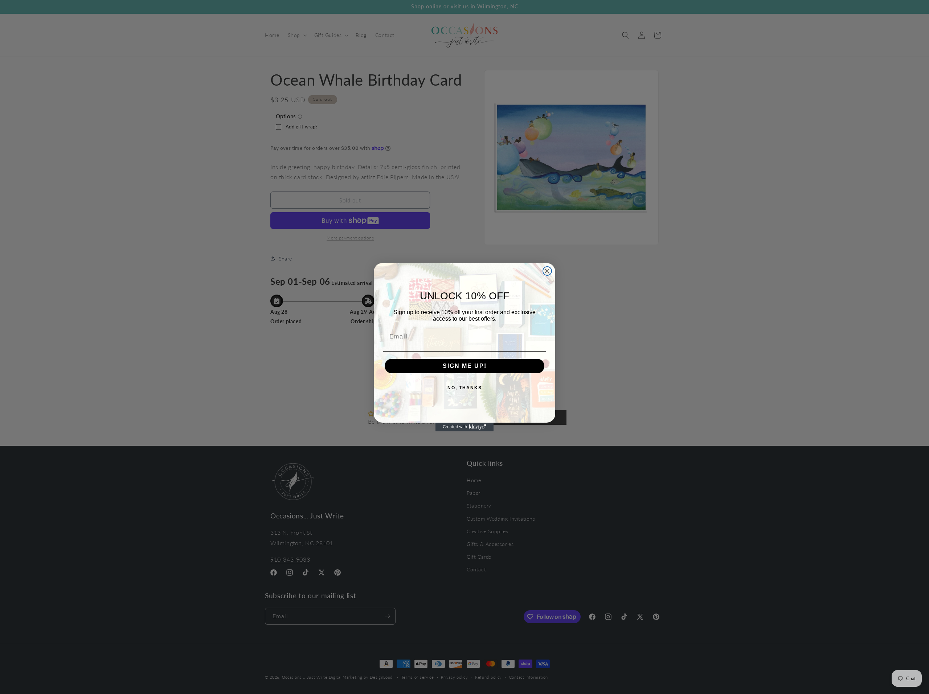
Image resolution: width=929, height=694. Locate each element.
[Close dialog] (547, 271)
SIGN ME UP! (465, 366)
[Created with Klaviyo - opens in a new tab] (464, 427)
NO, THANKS (464, 387)
